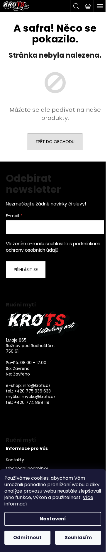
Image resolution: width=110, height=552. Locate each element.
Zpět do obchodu (55, 142)
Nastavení (53, 518)
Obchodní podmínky (27, 468)
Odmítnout (27, 537)
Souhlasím (78, 537)
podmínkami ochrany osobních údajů (53, 247)
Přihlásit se (26, 269)
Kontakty (15, 460)
